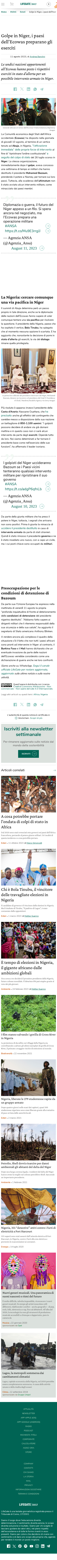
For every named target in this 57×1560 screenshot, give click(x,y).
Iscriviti (26, 754)
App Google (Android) (28, 1422)
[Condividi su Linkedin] (28, 89)
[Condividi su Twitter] (22, 89)
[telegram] (48, 1546)
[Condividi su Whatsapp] (35, 89)
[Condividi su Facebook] (15, 89)
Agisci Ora (28, 1448)
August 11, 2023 (24, 248)
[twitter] (14, 1546)
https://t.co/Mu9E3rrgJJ (22, 231)
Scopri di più (36, 718)
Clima (5, 1392)
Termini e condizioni (28, 1494)
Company (28, 1463)
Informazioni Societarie (28, 1489)
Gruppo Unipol (24, 1394)
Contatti (28, 1468)
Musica (5, 1322)
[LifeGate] (28, 4)
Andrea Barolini (37, 56)
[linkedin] (42, 1546)
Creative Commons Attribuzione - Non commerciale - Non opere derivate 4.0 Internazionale (26, 687)
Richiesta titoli (28, 1435)
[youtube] (31, 1546)
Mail (28, 1481)
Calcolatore (28, 1443)
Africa (36, 694)
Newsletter (28, 1413)
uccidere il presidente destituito (19, 528)
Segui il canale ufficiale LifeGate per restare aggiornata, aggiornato (25, 669)
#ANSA (11, 226)
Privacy (28, 1485)
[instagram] (37, 1546)
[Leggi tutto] (54, 770)
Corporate (28, 1439)
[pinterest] (20, 1546)
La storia (29, 1476)
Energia (4, 1246)
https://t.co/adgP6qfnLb (23, 489)
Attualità (28, 1409)
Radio (28, 1426)
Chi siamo (28, 1472)
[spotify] (25, 1546)
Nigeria (44, 694)
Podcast (28, 1430)
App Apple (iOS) (28, 1417)
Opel (20, 1325)
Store (16, 4)
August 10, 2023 (24, 506)
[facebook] (8, 1546)
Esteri (3, 843)
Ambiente (5, 989)
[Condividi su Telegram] (41, 89)
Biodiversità (6, 1053)
